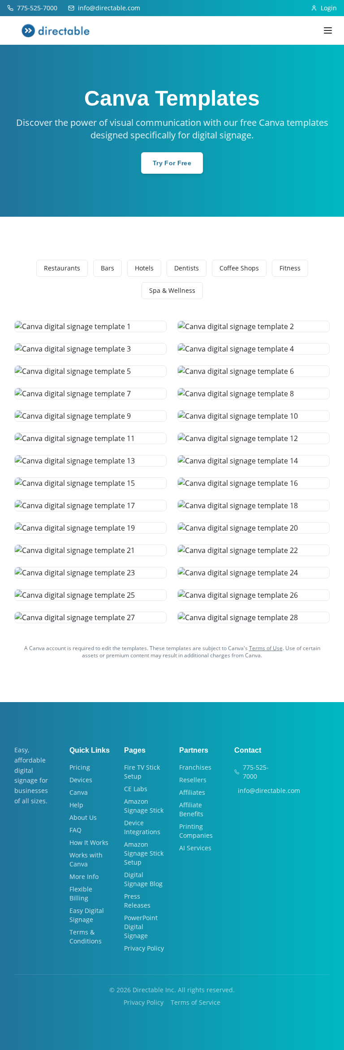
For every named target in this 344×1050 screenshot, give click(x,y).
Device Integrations (142, 827)
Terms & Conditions (85, 936)
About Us (83, 817)
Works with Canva (86, 859)
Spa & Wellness (172, 290)
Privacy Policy (144, 948)
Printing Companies (196, 831)
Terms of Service (195, 1002)
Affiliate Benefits (191, 809)
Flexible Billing (80, 893)
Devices (80, 780)
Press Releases (137, 900)
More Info (84, 876)
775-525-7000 (256, 771)
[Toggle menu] (328, 30)
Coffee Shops (239, 268)
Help (76, 805)
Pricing (79, 767)
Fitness (290, 268)
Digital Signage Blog (143, 879)
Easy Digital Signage (86, 915)
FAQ (75, 830)
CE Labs (135, 788)
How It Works (88, 842)
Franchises (195, 767)
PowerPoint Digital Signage (141, 926)
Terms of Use (266, 648)
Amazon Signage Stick (143, 805)
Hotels (144, 268)
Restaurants (62, 268)
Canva (78, 792)
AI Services (195, 848)
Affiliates (192, 792)
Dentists (186, 268)
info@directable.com (269, 790)
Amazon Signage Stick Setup (143, 853)
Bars (107, 268)
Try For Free (172, 163)
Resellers (192, 780)
